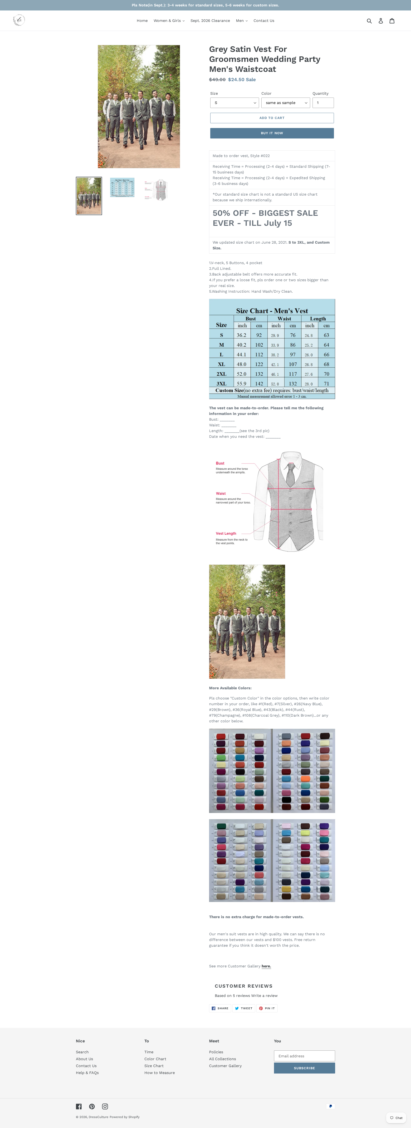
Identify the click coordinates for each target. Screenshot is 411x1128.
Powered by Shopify (125, 1117)
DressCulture (98, 1117)
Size (214, 93)
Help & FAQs (87, 1072)
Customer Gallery (225, 1066)
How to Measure (159, 1072)
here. (266, 966)
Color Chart (155, 1059)
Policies (216, 1052)
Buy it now (272, 133)
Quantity (320, 93)
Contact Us (86, 1066)
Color (266, 93)
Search (82, 1052)
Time (148, 1052)
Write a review (264, 995)
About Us (84, 1059)
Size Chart (154, 1066)
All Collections (222, 1059)
